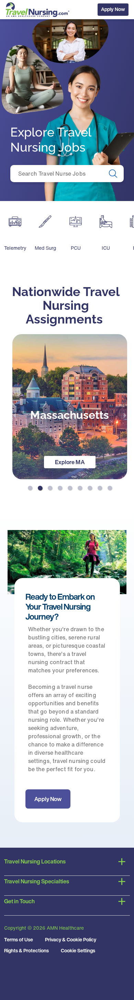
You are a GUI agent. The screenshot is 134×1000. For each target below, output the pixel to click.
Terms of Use (18, 939)
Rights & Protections (26, 950)
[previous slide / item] (14, 415)
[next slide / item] (125, 415)
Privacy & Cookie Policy (70, 939)
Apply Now (113, 9)
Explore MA (70, 462)
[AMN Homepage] (40, 9)
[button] (30, 488)
